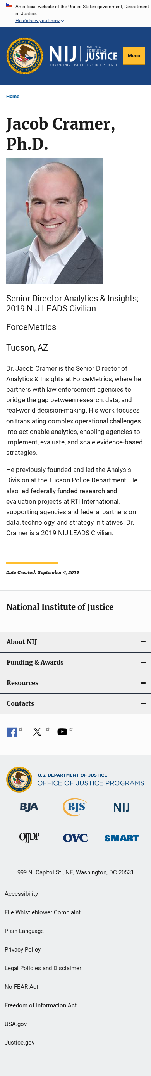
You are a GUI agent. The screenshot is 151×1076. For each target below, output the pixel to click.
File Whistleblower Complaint (43, 912)
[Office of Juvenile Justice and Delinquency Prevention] (29, 844)
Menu (134, 56)
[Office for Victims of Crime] (75, 843)
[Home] (83, 56)
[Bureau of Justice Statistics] (75, 817)
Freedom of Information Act (41, 1005)
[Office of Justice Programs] (24, 55)
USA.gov (16, 1024)
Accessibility (21, 893)
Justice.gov (19, 1042)
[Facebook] (14, 734)
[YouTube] (65, 734)
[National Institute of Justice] (121, 813)
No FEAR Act (21, 986)
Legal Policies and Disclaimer (43, 968)
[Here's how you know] (75, 13)
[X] (39, 734)
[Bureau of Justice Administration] (29, 813)
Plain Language (24, 930)
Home (12, 96)
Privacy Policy (23, 949)
